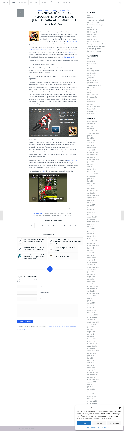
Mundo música (92, 39)
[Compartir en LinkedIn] (53, 225)
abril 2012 (90, 334)
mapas (89, 92)
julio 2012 (90, 327)
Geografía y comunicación (96, 20)
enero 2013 (91, 313)
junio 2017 (90, 203)
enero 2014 (91, 284)
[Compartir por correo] (75, 225)
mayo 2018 (91, 183)
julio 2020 (90, 136)
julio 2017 (90, 200)
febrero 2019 (91, 169)
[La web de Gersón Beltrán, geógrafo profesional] (120, 2)
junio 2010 (90, 387)
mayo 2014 (91, 277)
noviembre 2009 (92, 403)
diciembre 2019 (92, 152)
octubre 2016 (91, 219)
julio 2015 (90, 248)
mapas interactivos (64, 215)
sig (72, 215)
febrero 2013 (91, 310)
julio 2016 (90, 224)
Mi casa (89, 27)
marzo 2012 (91, 336)
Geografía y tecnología (95, 25)
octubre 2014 (91, 265)
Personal (90, 104)
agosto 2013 (91, 296)
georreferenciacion (40, 215)
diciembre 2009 (92, 401)
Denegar (99, 423)
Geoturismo (91, 87)
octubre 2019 (91, 157)
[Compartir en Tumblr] (59, 225)
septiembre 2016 (93, 222)
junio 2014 (90, 274)
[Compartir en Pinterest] (48, 225)
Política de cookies (91, 427)
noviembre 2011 (92, 346)
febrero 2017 (91, 212)
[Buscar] (52, 2)
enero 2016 (91, 238)
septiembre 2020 (93, 133)
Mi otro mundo (92, 32)
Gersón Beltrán (66, 209)
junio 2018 (90, 181)
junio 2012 (90, 329)
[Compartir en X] (37, 225)
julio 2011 (90, 356)
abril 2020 (90, 143)
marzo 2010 (91, 394)
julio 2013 (90, 298)
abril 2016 (90, 231)
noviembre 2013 (92, 289)
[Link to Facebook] (58, 2)
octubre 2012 (91, 320)
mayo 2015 (91, 253)
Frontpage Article (93, 71)
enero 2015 (91, 260)
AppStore (69, 52)
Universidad (91, 114)
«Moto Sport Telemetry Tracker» (41, 50)
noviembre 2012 (92, 317)
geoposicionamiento (65, 213)
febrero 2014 (91, 282)
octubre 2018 (91, 176)
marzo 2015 (91, 255)
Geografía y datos (93, 22)
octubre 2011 (91, 348)
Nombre (41, 286)
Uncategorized (92, 111)
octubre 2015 (91, 243)
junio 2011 (90, 358)
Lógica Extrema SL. (67, 57)
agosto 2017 (91, 198)
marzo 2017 (91, 210)
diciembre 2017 (92, 191)
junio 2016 (90, 226)
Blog (40, 10)
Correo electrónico (44, 292)
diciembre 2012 (92, 315)
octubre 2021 (91, 124)
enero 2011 (91, 370)
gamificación (91, 73)
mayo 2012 (91, 332)
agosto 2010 (91, 382)
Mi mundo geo (92, 30)
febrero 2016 (91, 236)
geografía (90, 78)
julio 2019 (90, 162)
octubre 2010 (91, 377)
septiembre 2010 (93, 379)
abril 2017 (90, 207)
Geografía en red (93, 80)
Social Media (91, 109)
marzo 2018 (91, 188)
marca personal (92, 95)
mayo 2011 (91, 360)
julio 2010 (90, 384)
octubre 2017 (91, 193)
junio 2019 (90, 164)
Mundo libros (91, 37)
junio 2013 (90, 301)
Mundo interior (92, 34)
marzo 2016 (91, 234)
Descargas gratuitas (94, 49)
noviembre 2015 (92, 241)
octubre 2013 (91, 291)
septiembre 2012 (93, 322)
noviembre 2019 (92, 155)
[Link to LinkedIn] (61, 2)
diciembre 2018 (92, 174)
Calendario (91, 61)
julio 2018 (90, 179)
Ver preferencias (114, 423)
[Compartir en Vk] (64, 225)
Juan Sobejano (72, 41)
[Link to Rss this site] (69, 2)
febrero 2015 (91, 258)
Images (89, 90)
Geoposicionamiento (50, 10)
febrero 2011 (91, 368)
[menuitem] (5, 2)
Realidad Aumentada (94, 106)
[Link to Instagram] (64, 2)
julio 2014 (90, 272)
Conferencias (91, 63)
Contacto (90, 18)
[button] (120, 408)
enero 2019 (91, 171)
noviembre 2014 (92, 262)
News (89, 99)
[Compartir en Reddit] (70, 225)
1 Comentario (52, 209)
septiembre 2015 (93, 246)
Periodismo (91, 102)
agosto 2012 (91, 325)
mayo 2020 (91, 140)
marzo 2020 (91, 145)
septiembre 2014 (93, 267)
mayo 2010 (91, 389)
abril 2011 (90, 363)
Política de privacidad (94, 51)
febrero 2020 (91, 148)
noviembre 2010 (92, 375)
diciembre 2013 (92, 286)
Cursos (89, 66)
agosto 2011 (91, 353)
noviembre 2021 (92, 121)
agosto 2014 (91, 270)
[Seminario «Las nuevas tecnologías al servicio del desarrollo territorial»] (1, 215)
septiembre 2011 (93, 351)
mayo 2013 (91, 303)
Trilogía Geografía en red (96, 46)
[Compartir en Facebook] (31, 225)
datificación (91, 68)
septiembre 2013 (93, 293)
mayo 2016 (91, 229)
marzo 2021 (91, 128)
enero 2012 (91, 341)
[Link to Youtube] (66, 2)
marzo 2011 (91, 365)
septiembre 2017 (93, 195)
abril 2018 (90, 186)
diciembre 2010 (92, 372)
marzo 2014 (91, 279)
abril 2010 (90, 391)
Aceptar (84, 423)
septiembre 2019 (93, 160)
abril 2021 (90, 126)
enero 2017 (91, 215)
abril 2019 (90, 167)
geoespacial (91, 75)
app (43, 213)
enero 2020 (91, 150)
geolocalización (51, 213)
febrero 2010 (91, 396)
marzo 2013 (91, 308)
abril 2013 (90, 305)
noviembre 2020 (92, 131)
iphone (53, 215)
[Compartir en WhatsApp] (42, 225)
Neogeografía (63, 10)
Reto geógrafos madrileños (96, 44)
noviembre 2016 (92, 217)
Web (40, 298)
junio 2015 (90, 250)
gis (49, 215)
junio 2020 (90, 138)
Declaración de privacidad (104, 427)
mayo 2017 (91, 205)
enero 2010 (91, 399)
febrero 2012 (91, 339)
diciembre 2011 (92, 344)
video (43, 171)
